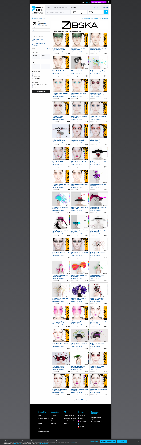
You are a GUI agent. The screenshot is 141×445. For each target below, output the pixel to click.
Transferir (37, 78)
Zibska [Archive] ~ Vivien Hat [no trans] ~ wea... (79, 208)
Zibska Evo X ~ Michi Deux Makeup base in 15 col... (78, 139)
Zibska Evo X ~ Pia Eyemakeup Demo (98, 117)
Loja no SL (35, 30)
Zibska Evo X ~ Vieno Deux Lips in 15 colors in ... (60, 185)
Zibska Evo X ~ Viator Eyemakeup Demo (57, 117)
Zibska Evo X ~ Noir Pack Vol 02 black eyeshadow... (60, 253)
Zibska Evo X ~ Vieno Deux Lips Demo (79, 185)
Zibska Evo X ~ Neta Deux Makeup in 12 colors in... (59, 49)
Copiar (36, 74)
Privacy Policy (72, 442)
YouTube (82, 426)
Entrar (88, 2)
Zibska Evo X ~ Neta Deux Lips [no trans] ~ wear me (98, 49)
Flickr (81, 418)
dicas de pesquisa (95, 7)
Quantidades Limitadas (40, 84)
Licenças (66, 423)
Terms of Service (17, 443)
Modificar (37, 76)
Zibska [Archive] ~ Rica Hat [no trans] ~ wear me (98, 208)
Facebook (82, 415)
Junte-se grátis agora (98, 2)
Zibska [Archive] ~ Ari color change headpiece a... (97, 276)
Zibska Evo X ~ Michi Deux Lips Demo (79, 162)
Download (40, 426)
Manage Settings (94, 441)
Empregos (53, 420)
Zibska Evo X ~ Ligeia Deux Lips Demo (60, 344)
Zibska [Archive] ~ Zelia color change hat (60, 208)
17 (82, 400)
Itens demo (37, 87)
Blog (34, 27)
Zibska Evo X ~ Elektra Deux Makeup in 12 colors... (97, 367)
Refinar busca (41, 91)
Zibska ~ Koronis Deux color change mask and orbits (97, 299)
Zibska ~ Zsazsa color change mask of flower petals (98, 71)
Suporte (40, 433)
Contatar (53, 415)
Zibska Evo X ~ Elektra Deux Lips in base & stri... (79, 390)
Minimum (35, 55)
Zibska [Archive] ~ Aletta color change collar (60, 299)
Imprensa (53, 423)
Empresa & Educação (43, 420)
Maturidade (91, 11)
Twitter (82, 424)
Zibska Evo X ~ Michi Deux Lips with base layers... (60, 162)
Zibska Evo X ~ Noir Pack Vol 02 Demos (79, 253)
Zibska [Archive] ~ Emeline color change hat (79, 230)
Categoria (74, 11)
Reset (48, 48)
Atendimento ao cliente (70, 420)
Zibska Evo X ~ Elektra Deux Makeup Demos (59, 390)
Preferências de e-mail (43, 431)
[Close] (138, 442)
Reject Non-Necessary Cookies (108, 441)
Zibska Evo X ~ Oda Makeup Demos (78, 94)
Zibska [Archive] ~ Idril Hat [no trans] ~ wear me (98, 230)
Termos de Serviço (69, 415)
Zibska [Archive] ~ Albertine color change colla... (78, 299)
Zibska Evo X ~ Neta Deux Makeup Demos (78, 49)
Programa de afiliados (96, 421)
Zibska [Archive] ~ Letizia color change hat (98, 185)
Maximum (44, 55)
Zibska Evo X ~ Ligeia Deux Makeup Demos (78, 321)
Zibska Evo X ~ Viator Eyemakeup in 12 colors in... (97, 94)
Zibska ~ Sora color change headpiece (97, 344)
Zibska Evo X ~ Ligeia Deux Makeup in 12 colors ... (59, 321)
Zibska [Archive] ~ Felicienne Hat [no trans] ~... (60, 230)
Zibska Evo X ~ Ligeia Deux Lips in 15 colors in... (98, 321)
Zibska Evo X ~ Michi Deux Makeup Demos (97, 139)
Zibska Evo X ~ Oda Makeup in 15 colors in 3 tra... (60, 94)
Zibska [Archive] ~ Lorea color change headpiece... (60, 276)
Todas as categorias (40, 18)
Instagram (83, 421)
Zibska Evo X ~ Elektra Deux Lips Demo (98, 390)
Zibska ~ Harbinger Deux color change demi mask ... (79, 71)
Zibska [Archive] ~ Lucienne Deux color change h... (97, 253)
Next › (85, 400)
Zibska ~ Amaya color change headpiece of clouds (79, 344)
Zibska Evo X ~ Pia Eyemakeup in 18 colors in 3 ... (79, 117)
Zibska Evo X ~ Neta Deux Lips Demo (60, 71)
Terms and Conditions (43, 443)
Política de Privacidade (70, 418)
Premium (40, 423)
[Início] (32, 18)
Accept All (122, 441)
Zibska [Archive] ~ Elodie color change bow (79, 276)
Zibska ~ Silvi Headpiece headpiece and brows (58, 367)
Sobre (52, 418)
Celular (39, 415)
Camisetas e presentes (43, 418)
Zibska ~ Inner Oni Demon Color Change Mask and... (98, 162)
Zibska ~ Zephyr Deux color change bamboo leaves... (78, 367)
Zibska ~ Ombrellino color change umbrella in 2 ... (59, 139)
